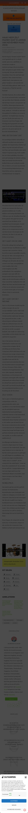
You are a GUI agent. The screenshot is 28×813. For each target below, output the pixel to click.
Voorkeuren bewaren (14, 809)
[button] (25, 777)
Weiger (14, 805)
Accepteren (14, 801)
